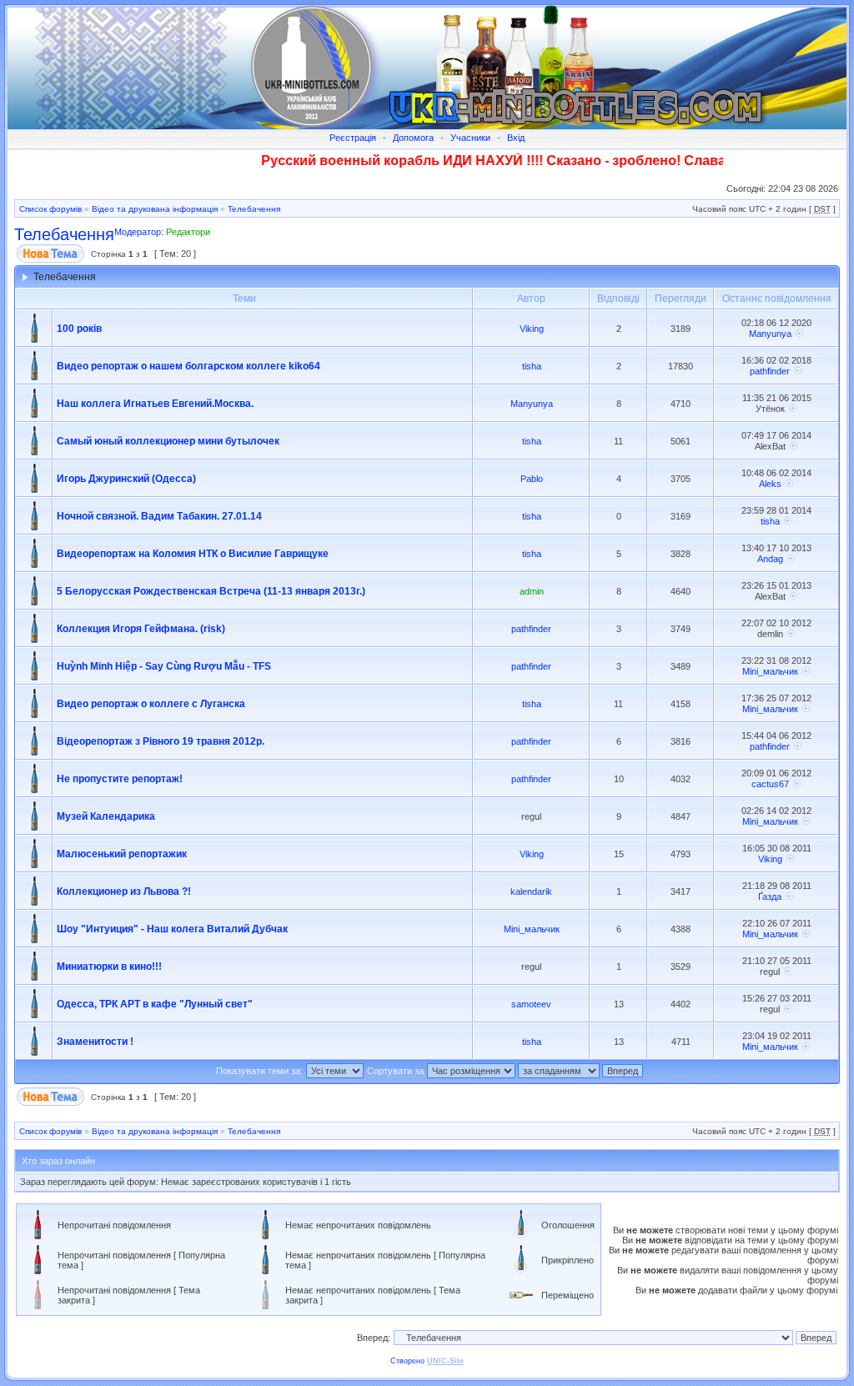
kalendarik (531, 891)
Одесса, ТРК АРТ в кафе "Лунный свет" (155, 1004)
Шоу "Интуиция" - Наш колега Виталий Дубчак (172, 929)
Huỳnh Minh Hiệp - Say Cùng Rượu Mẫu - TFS (164, 666)
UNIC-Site (445, 1361)
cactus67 (770, 784)
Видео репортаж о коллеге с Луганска (151, 704)
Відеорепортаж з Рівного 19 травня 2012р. (160, 741)
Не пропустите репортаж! (120, 779)
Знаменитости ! (95, 1041)
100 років (79, 328)
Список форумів (50, 208)
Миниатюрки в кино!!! (109, 966)
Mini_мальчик (770, 671)
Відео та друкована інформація (155, 208)
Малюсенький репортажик (122, 854)
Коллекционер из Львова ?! (124, 891)
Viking (532, 329)
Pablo (531, 479)
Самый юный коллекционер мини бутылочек (168, 441)
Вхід (516, 138)
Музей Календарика (106, 816)
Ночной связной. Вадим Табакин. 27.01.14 (159, 516)
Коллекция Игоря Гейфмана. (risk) (141, 629)
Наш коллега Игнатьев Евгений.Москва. (155, 403)
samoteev (531, 1004)
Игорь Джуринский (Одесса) (126, 479)
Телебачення (254, 208)
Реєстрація (352, 138)
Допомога (413, 138)
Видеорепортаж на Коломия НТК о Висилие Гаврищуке (193, 554)
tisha (531, 366)
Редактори (188, 232)
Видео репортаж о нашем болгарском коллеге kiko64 (188, 366)
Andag (770, 559)
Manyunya (770, 334)
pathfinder (770, 371)
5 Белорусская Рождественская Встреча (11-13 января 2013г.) (211, 591)
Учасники (470, 138)
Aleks (770, 484)
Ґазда (769, 896)
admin (532, 591)
